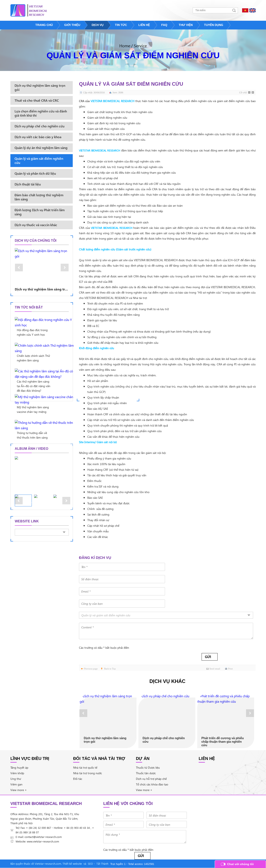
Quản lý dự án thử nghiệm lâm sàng (41, 147)
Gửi (208, 657)
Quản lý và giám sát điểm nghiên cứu (133, 55)
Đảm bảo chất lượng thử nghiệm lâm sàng (39, 197)
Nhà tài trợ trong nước (87, 773)
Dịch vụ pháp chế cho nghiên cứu (164, 739)
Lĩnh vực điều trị (29, 758)
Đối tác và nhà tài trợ (99, 758)
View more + (18, 790)
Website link (27, 521)
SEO (90, 863)
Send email (214, 668)
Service (140, 45)
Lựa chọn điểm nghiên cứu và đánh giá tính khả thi (41, 113)
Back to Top (110, 668)
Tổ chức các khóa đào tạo (152, 784)
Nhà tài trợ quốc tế (85, 767)
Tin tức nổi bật (29, 307)
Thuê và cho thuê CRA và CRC (37, 100)
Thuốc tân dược (146, 773)
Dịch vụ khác (167, 681)
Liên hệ (207, 758)
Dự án (142, 758)
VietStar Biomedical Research (46, 803)
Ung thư (15, 779)
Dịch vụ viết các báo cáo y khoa (38, 137)
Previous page (91, 668)
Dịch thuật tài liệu (28, 184)
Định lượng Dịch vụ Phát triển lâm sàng (40, 212)
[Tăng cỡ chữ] (253, 92)
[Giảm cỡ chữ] (249, 92)
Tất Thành (102, 863)
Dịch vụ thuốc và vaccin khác (36, 225)
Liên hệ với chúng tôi (128, 803)
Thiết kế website (72, 863)
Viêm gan (16, 784)
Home (124, 45)
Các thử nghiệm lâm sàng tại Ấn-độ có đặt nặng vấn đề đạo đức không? (33, 386)
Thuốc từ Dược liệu (148, 767)
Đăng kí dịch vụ (95, 558)
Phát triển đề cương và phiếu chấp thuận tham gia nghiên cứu (222, 741)
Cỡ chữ (243, 92)
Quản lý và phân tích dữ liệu (35, 173)
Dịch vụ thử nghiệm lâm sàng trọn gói (105, 739)
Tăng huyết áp (19, 767)
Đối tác (77, 779)
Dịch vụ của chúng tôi (35, 240)
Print (230, 668)
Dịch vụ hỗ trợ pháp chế (151, 779)
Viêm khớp (17, 773)
